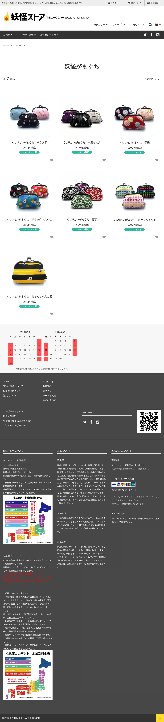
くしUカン (43, 614)
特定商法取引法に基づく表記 (17, 420)
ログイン (135, 3)
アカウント (115, 3)
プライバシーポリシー (14, 425)
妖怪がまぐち (19, 45)
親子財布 (28, 614)
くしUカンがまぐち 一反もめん (82, 142)
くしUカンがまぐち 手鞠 (134, 142)
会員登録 (154, 3)
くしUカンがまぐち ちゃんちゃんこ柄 (29, 296)
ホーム (6, 45)
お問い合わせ (28, 34)
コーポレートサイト (50, 34)
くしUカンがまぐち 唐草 (82, 219)
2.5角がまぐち (13, 617)
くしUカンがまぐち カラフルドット (134, 219)
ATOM (13, 416)
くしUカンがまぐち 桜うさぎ (29, 142)
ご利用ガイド (10, 34)
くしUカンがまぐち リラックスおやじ (29, 219)
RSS (5, 416)
